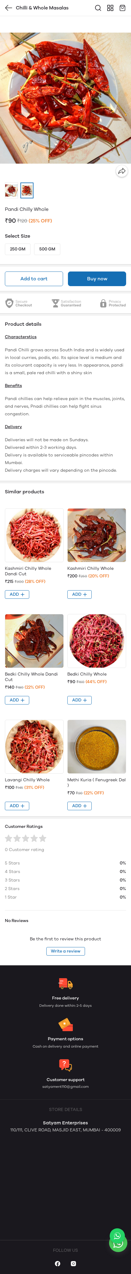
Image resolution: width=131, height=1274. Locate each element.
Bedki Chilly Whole (87, 674)
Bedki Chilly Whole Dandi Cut (31, 677)
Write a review (65, 951)
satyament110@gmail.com (65, 1086)
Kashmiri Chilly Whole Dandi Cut (28, 571)
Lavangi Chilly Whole (27, 779)
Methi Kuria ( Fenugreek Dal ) (96, 782)
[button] (11, 191)
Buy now (97, 279)
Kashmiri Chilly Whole (90, 568)
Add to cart (34, 279)
